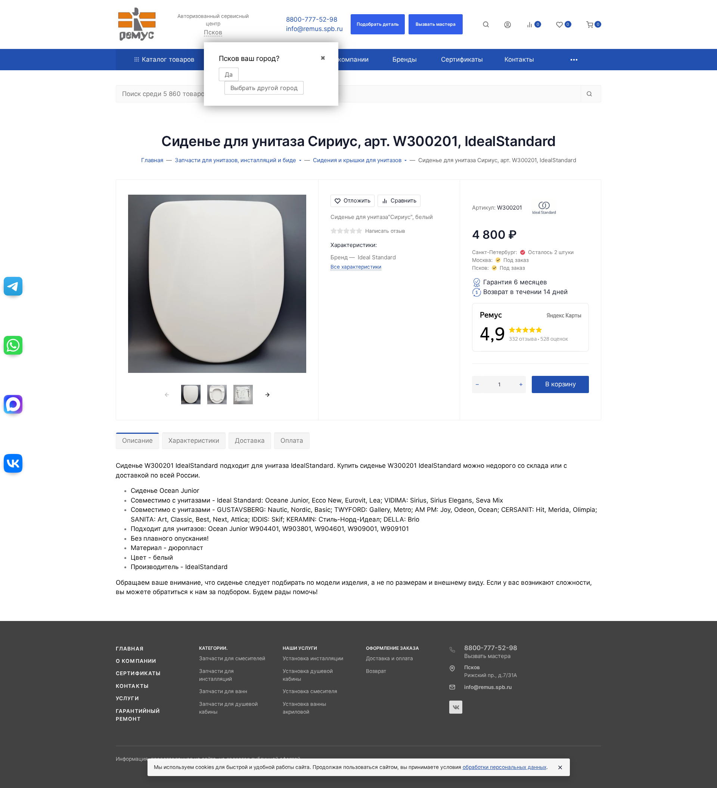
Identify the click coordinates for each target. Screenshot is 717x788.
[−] (477, 384)
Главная (129, 649)
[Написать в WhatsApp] (13, 345)
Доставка (250, 440)
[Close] (560, 767)
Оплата (291, 440)
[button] (378, 24)
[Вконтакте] (455, 707)
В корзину (560, 384)
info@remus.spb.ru (314, 29)
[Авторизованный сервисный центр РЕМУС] (137, 24)
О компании (136, 661)
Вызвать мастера (487, 655)
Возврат (376, 671)
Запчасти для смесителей (232, 658)
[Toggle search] (485, 24)
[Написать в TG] (13, 286)
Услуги (127, 698)
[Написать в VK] (13, 463)
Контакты (132, 686)
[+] (521, 384)
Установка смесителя (310, 691)
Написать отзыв (385, 231)
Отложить (357, 200)
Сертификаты (138, 673)
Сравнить (403, 200)
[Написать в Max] (13, 404)
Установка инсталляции (313, 658)
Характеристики (193, 440)
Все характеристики (355, 267)
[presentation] (167, 395)
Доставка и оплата (389, 658)
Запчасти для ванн (223, 691)
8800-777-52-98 (311, 19)
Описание (137, 440)
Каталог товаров (168, 59)
